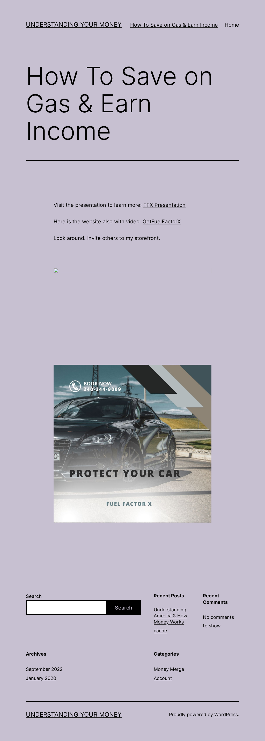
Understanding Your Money (74, 24)
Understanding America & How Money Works (170, 616)
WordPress (226, 714)
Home (232, 25)
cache (160, 630)
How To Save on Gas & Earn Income (174, 25)
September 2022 (44, 669)
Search (34, 596)
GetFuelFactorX (162, 221)
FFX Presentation (164, 205)
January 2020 (41, 678)
